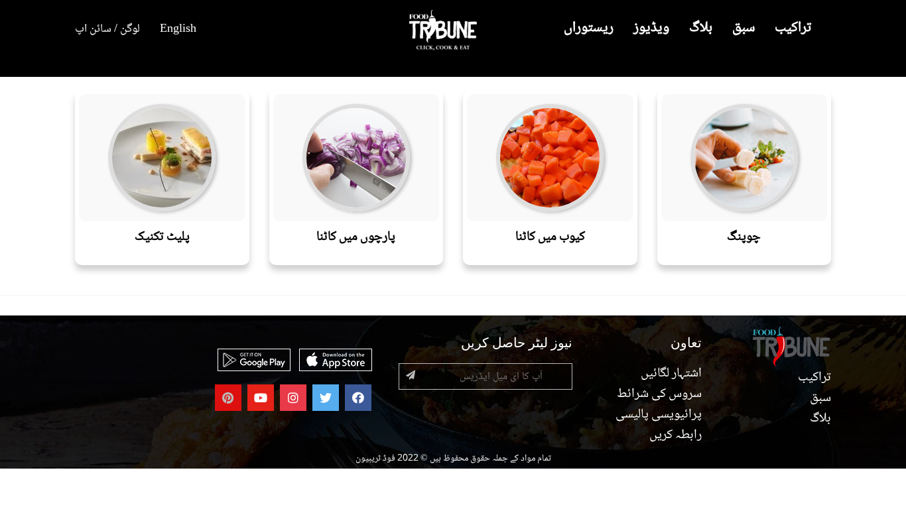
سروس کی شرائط (659, 394)
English (178, 29)
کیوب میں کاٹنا (550, 237)
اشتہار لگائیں (671, 374)
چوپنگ (744, 237)
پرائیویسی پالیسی (658, 415)
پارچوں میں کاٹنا (355, 237)
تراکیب (793, 28)
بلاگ (700, 28)
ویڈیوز (651, 28)
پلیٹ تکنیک (162, 237)
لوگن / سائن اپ (107, 29)
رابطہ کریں (675, 435)
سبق (743, 28)
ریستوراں (589, 28)
